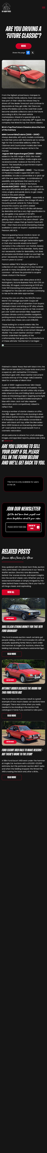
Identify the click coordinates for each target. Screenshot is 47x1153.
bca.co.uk (8, 440)
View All (10, 592)
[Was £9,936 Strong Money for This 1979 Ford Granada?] (23, 610)
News (23, 46)
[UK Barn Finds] (6, 7)
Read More (11, 654)
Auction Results (10, 618)
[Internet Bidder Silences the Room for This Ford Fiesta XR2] (23, 671)
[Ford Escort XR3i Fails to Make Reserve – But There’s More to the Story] (23, 733)
